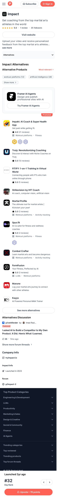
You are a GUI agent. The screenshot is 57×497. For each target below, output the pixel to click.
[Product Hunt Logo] (10, 3)
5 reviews (23, 182)
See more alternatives (28, 310)
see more (7, 47)
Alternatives (8, 55)
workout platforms (14, 77)
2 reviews (23, 211)
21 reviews (24, 132)
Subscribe (31, 3)
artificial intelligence (41, 77)
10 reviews (24, 161)
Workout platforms (23, 135)
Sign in (49, 3)
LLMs (17, 276)
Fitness (38, 135)
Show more (9, 82)
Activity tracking (42, 215)
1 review (24, 28)
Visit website (28, 34)
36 (6, 339)
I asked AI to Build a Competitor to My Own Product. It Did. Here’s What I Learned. (25, 332)
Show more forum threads (16, 344)
